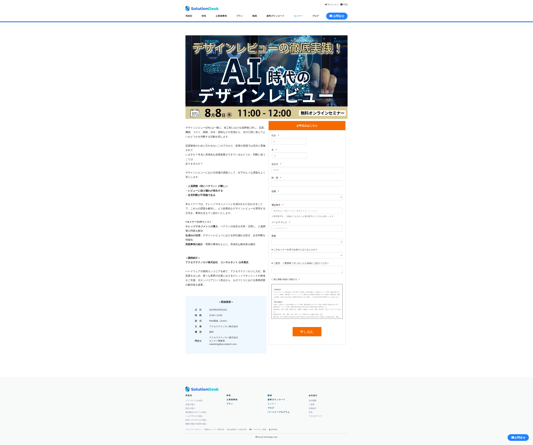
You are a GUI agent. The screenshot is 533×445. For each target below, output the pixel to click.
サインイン (333, 4)
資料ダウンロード (275, 16)
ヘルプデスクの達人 (194, 416)
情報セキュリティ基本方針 (214, 429)
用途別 (188, 16)
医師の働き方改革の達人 (196, 424)
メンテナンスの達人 (194, 400)
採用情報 (274, 429)
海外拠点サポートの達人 (196, 412)
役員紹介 (312, 408)
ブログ (315, 16)
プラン (239, 16)
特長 (204, 16)
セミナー (298, 16)
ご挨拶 (312, 404)
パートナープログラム (279, 412)
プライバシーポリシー (193, 429)
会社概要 (312, 400)
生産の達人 (190, 404)
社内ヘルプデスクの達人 (196, 420)
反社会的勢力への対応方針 (237, 429)
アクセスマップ (315, 416)
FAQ (345, 4)
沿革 (311, 412)
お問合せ (338, 15)
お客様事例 (221, 16)
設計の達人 (190, 408)
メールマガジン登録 (258, 429)
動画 (254, 16)
